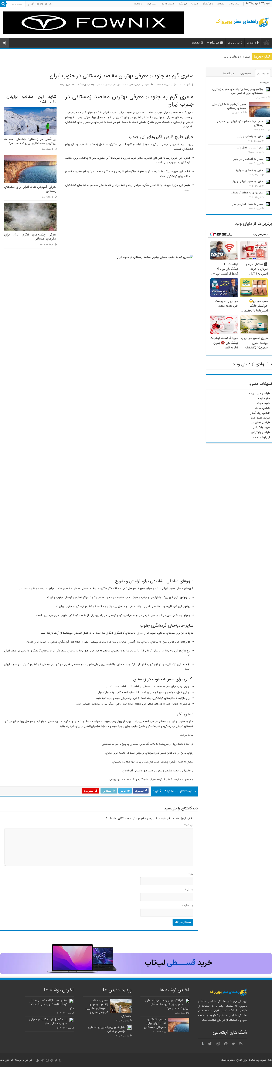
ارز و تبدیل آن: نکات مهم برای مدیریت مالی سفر (48, 1021)
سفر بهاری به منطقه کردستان (247, 192)
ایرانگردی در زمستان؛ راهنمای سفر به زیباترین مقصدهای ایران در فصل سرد (30, 141)
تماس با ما (234, 4)
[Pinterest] (41, 4)
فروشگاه (183, 4)
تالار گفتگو (208, 4)
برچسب (264, 82)
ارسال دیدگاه (84, 85)
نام (190, 874)
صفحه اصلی (266, 42)
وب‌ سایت (187, 905)
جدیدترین (263, 73)
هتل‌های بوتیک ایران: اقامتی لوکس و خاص (106, 1029)
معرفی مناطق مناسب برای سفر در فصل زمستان (120, 85)
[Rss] (50, 4)
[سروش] (28, 4)
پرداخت (138, 4)
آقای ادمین (185, 85)
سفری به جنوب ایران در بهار (248, 181)
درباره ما (251, 43)
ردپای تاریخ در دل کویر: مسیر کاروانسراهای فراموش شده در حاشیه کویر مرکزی (149, 753)
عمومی (146, 85)
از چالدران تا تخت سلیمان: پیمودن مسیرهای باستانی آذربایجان (157, 770)
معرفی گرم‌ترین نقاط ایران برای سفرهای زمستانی (30, 189)
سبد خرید (151, 4)
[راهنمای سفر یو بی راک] (242, 22)
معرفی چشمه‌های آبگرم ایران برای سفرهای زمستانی (30, 237)
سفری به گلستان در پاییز (250, 170)
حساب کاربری (167, 4)
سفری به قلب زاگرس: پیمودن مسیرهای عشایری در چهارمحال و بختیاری (152, 762)
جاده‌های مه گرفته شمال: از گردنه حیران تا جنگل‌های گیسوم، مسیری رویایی (151, 779)
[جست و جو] (3, 4)
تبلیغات (220, 4)
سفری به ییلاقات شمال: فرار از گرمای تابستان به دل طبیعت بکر (52, 1004)
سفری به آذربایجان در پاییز (249, 159)
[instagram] (37, 4)
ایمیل (189, 889)
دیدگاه (188, 825)
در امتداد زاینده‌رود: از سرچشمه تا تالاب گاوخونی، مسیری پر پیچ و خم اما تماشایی (147, 744)
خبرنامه (194, 4)
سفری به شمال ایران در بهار (248, 204)
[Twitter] (46, 4)
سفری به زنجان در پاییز (236, 56)
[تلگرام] (32, 4)
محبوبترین (245, 73)
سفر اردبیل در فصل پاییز (250, 147)
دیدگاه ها (228, 73)
